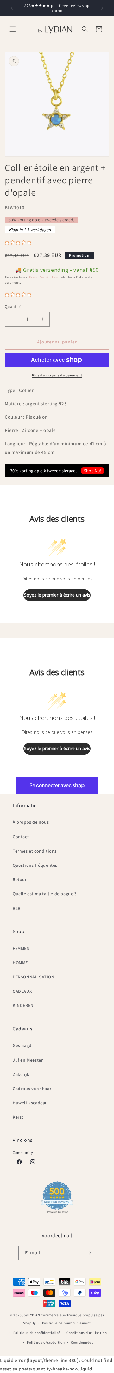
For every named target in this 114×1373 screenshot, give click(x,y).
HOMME (20, 962)
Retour (20, 879)
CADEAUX (22, 991)
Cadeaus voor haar (32, 1088)
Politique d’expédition (46, 1342)
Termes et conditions (35, 851)
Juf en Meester (28, 1060)
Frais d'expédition (44, 277)
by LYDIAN (32, 1315)
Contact (21, 837)
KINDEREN (23, 1005)
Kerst (18, 1117)
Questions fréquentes (35, 865)
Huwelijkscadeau (30, 1103)
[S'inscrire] (89, 1253)
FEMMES (21, 948)
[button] (13, 29)
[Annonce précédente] (12, 8)
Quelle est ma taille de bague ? (45, 894)
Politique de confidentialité (36, 1333)
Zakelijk (21, 1074)
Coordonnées (82, 1342)
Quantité (13, 306)
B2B (17, 908)
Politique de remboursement (66, 1323)
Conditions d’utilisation (86, 1333)
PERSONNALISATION (33, 977)
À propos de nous (31, 822)
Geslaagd (22, 1045)
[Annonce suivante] (102, 8)
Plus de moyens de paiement (57, 375)
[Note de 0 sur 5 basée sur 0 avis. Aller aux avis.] (20, 242)
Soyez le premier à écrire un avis (57, 595)
